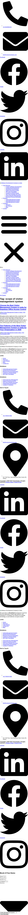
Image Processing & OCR (12, 190)
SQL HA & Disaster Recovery (13, 194)
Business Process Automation (13, 197)
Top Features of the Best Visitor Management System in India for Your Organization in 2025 (13, 328)
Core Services (6, 185)
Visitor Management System (13, 199)
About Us (8, 204)
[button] (14, 239)
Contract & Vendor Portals (12, 193)
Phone (2, 878)
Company (5, 203)
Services (2, 883)
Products (5, 198)
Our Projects (9, 206)
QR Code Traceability (11, 191)
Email (1, 879)
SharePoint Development (12, 189)
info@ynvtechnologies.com (10, 54)
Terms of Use (17, 482)
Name (1, 876)
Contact (5, 208)
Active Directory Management (13, 195)
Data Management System (12, 202)
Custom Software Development (14, 186)
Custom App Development (12, 188)
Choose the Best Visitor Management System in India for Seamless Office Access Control (13, 307)
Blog (7, 207)
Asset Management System (13, 200)
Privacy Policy (9, 482)
